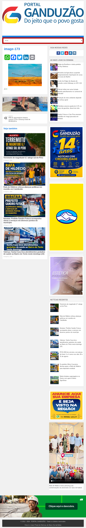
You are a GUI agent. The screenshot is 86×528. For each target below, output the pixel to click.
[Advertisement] (43, 31)
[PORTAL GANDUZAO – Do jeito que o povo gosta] (43, 13)
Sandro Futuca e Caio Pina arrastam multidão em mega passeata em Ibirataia (69, 116)
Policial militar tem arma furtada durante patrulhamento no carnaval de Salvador (70, 91)
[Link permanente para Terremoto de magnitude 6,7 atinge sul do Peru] (24, 144)
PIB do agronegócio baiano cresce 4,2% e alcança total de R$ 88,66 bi (19, 118)
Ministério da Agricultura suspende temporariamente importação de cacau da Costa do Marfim (70, 75)
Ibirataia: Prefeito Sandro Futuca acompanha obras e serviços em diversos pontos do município (22, 221)
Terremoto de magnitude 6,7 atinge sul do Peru (23, 158)
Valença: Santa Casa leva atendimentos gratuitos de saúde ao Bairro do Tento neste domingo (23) (24, 253)
